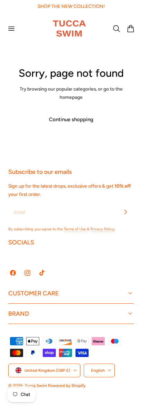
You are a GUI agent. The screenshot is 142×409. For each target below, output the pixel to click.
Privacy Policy (102, 229)
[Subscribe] (125, 211)
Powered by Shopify (66, 385)
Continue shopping (71, 119)
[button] (11, 28)
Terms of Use (75, 229)
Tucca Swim (36, 385)
